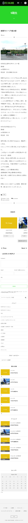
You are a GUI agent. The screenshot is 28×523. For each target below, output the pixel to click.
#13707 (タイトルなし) (5, 306)
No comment (15, 198)
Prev (4, 248)
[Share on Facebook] (21, 3)
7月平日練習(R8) (14, 391)
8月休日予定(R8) (9, 233)
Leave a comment (5, 200)
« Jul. (2, 492)
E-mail (15, 270)
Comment (3, 258)
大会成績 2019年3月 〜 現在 (7, 326)
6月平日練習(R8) (14, 410)
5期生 (4, 194)
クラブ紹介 (3, 333)
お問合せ (2, 346)
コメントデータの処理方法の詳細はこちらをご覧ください (14, 292)
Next (23, 248)
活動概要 (2, 339)
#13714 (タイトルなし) (5, 310)
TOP (2, 313)
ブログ (2, 343)
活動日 (2, 330)
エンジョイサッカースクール (7, 316)
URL (2, 277)
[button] (25, 3)
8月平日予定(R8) (14, 382)
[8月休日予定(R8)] (9, 223)
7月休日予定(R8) (14, 400)
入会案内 (2, 336)
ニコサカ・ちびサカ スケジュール (8, 320)
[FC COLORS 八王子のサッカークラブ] (8, 3)
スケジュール (3, 349)
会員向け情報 (3, 323)
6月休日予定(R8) (14, 458)
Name (2, 270)
